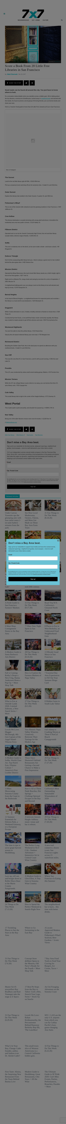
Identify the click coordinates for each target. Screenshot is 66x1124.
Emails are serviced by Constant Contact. (41, 574)
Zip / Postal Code (14, 563)
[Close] (58, 540)
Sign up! (33, 579)
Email (10, 554)
